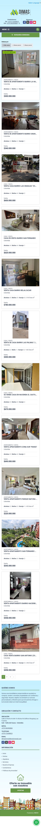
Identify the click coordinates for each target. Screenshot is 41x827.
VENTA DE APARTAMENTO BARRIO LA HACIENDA (20, 82)
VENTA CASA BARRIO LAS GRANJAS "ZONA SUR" (20, 186)
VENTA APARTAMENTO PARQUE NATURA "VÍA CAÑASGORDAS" (20, 499)
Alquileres (6, 759)
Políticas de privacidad (10, 770)
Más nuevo (7, 45)
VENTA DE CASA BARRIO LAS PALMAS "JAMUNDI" (20, 342)
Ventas (5, 756)
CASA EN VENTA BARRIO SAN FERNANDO (20, 238)
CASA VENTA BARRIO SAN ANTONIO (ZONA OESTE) (20, 655)
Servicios (5, 762)
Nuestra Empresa (8, 765)
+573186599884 (12, 23)
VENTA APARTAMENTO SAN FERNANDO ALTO (20, 551)
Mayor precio (28, 45)
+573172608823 (13, 21)
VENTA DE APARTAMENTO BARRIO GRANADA (20, 134)
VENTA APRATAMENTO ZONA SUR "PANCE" (20, 447)
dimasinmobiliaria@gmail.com (11, 739)
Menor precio (17, 45)
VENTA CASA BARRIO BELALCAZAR (17, 290)
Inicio (4, 753)
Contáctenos (7, 768)
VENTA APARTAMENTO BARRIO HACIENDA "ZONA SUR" (20, 603)
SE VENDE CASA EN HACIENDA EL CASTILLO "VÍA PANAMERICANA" (20, 395)
